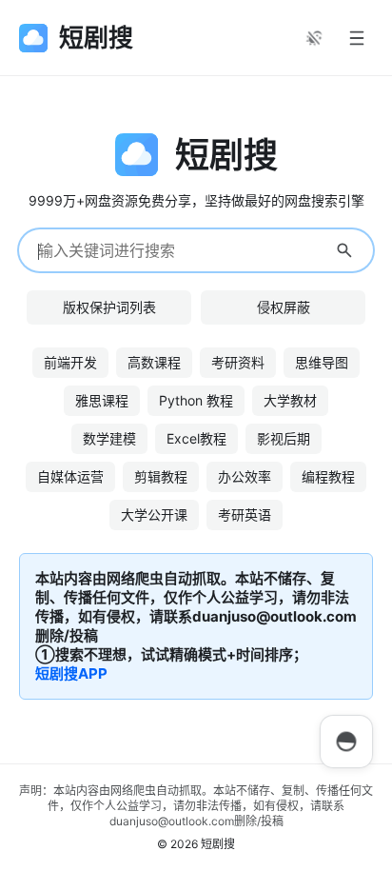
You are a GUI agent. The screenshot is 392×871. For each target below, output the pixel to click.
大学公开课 (154, 514)
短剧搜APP (71, 673)
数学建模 (109, 438)
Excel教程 (196, 438)
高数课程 (154, 362)
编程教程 (328, 476)
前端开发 (70, 362)
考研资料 (238, 362)
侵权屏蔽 (283, 307)
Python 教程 (196, 400)
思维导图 (321, 362)
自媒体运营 (70, 476)
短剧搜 (218, 844)
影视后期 (283, 438)
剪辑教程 (160, 476)
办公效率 (244, 476)
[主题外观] (314, 38)
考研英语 (244, 514)
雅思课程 (101, 400)
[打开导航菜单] (357, 38)
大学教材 (290, 400)
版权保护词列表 (109, 307)
